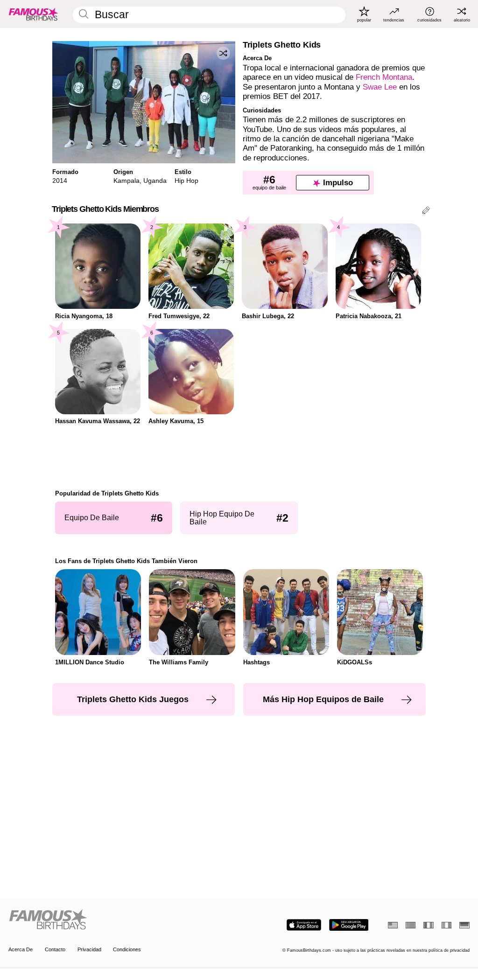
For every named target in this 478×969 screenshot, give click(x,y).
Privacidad (89, 949)
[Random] (223, 53)
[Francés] (428, 925)
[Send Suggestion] (426, 211)
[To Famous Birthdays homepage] (33, 14)
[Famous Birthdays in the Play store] (349, 925)
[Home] (121, 920)
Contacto (55, 949)
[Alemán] (464, 925)
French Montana (384, 77)
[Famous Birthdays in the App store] (303, 925)
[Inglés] (393, 925)
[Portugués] (410, 925)
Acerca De (20, 949)
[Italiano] (446, 925)
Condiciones (127, 949)
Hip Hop (186, 180)
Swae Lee (380, 87)
